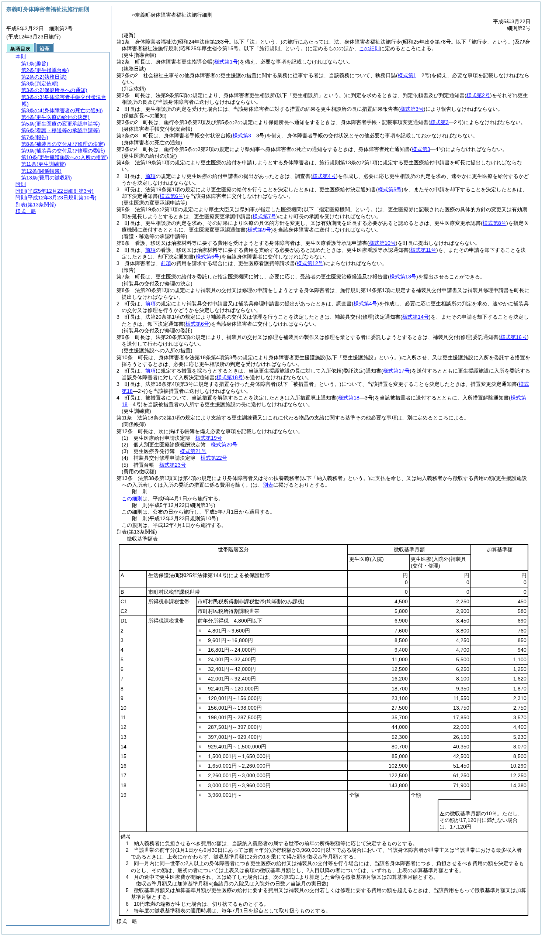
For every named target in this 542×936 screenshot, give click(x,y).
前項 (150, 176)
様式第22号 (214, 458)
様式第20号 (224, 445)
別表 (268, 485)
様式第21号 (193, 451)
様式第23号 (172, 465)
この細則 (369, 48)
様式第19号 (208, 438)
